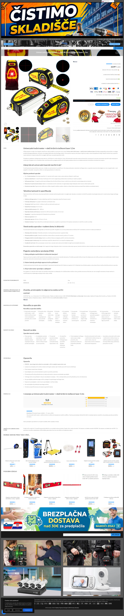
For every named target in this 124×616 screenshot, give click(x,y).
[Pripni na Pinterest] (109, 135)
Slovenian (106, 1)
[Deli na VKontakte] (111, 135)
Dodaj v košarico (102, 104)
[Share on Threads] (104, 135)
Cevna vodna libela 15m (72, 460)
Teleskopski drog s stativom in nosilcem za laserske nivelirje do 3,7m (52, 461)
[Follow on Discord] (119, 39)
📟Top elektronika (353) (54, 39)
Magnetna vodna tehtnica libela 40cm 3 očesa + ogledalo (52, 498)
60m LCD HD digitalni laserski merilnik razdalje (32, 461)
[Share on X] (98, 135)
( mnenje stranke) (116, 63)
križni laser (87, 130)
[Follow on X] (103, 39)
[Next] (67, 92)
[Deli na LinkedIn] (114, 135)
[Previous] (6, 92)
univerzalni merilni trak (115, 131)
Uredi (8, 610)
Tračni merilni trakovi (116, 128)
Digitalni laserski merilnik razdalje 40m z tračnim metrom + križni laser (111, 461)
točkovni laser (100, 131)
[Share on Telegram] (119, 135)
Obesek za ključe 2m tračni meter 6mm (12, 461)
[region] (18, 605)
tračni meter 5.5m (107, 131)
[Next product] (117, 53)
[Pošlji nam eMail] (107, 39)
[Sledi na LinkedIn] (112, 39)
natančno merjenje (116, 130)
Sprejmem (27, 610)
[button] (8, 44)
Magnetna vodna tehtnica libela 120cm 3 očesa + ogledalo (72, 498)
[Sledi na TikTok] (100, 39)
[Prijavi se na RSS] (111, 39)
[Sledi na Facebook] (97, 39)
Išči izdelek (118, 48)
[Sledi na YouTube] (114, 39)
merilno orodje (109, 130)
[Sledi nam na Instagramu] (99, 39)
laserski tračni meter (101, 130)
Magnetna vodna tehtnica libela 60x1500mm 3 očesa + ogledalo (13, 498)
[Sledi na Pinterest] (110, 39)
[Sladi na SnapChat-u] (101, 39)
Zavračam (17, 610)
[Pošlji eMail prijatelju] (106, 135)
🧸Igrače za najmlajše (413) (40, 39)
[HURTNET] (75, 62)
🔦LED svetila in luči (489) (25, 39)
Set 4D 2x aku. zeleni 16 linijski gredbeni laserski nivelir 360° (91, 498)
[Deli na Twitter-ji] (101, 135)
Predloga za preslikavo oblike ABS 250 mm (111, 498)
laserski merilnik (93, 130)
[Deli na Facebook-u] (96, 135)
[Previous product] (119, 53)
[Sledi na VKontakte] (115, 39)
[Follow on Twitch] (118, 39)
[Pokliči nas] (108, 39)
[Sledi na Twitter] (104, 39)
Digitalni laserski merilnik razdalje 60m (91, 461)
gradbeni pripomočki (81, 130)
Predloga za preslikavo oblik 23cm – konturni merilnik (32, 498)
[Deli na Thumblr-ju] (117, 135)
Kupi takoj (115, 104)
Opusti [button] (62, 37)
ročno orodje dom (93, 131)
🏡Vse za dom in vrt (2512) (10, 39)
